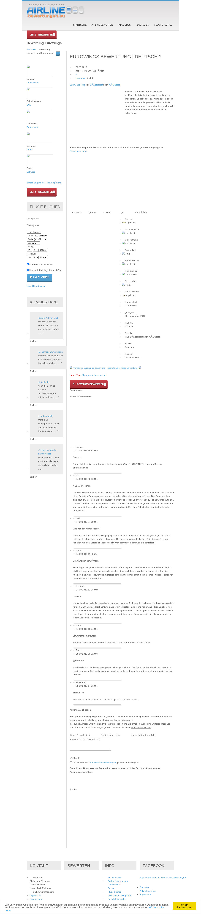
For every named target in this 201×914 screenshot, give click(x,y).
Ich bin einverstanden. (184, 906)
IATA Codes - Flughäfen (119, 895)
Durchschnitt (114, 884)
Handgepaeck (45, 416)
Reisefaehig (44, 382)
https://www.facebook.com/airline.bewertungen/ (163, 877)
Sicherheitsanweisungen (50, 352)
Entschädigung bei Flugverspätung (44, 182)
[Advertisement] (96, 112)
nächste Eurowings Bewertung (122, 368)
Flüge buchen (115, 892)
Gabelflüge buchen (36, 286)
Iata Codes (124, 25)
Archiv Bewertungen (118, 881)
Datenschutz (36, 899)
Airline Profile (114, 877)
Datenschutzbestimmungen (102, 762)
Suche (111, 888)
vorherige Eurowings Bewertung (89, 368)
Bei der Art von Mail (48, 318)
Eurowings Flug (77, 84)
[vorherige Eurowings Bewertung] (71, 368)
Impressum (35, 895)
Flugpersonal (163, 25)
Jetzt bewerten (41, 34)
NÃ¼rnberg (114, 84)
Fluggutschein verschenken (95, 375)
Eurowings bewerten (88, 384)
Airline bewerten (102, 25)
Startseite (80, 25)
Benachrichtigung (78, 151)
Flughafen (142, 25)
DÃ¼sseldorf (96, 84)
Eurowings (81, 78)
